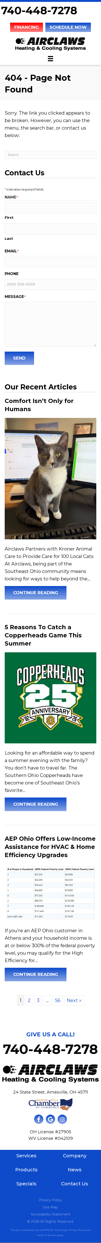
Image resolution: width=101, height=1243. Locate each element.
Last (9, 238)
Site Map (50, 1207)
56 (57, 1000)
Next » (74, 1000)
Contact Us (74, 1183)
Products (26, 1169)
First (9, 217)
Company (74, 1155)
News (75, 1169)
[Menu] (50, 59)
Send (19, 358)
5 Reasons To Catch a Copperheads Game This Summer (43, 635)
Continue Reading (39, 592)
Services (26, 1155)
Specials (26, 1183)
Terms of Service (46, 1235)
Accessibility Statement (50, 1214)
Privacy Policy (50, 1200)
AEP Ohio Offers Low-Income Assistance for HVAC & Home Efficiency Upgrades (50, 846)
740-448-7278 (39, 10)
